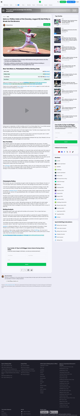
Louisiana (42, 369)
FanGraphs (7, 165)
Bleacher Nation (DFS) (61, 205)
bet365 (58, 160)
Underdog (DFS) (60, 187)
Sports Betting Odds (22, 86)
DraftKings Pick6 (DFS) (61, 202)
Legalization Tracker (44, 365)
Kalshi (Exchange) (60, 181)
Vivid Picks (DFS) (60, 208)
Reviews (57, 157)
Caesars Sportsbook (61, 172)
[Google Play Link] (54, 412)
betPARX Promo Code (64, 388)
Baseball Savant (13, 190)
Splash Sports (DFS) (61, 211)
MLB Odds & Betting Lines (7, 375)
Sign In (77, 1)
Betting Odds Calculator (62, 225)
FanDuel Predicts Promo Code (66, 374)
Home (4, 16)
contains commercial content (10, 284)
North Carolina (43, 389)
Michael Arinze (9, 25)
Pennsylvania (43, 378)
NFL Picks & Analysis (25, 365)
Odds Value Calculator (61, 228)
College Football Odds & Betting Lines (9, 369)
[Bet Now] (47, 71)
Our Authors (4, 413)
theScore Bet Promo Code (65, 386)
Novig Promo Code (63, 377)
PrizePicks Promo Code (64, 406)
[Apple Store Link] (44, 412)
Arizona (41, 372)
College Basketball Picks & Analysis (28, 370)
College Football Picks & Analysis (27, 369)
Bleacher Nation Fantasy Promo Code (67, 397)
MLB (8, 16)
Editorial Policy (4, 414)
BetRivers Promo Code (64, 392)
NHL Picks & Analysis (25, 374)
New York (42, 367)
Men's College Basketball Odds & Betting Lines (11, 370)
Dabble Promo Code (64, 395)
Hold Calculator (60, 237)
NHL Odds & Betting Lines (7, 377)
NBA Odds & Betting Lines (7, 367)
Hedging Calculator (61, 234)
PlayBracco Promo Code (65, 403)
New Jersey (42, 376)
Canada (41, 392)
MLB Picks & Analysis (25, 372)
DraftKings (36, 230)
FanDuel (58, 217)
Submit (26, 264)
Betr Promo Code (63, 399)
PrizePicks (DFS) (60, 190)
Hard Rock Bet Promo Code (65, 390)
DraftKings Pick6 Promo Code (66, 394)
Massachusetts (43, 385)
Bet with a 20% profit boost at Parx (23, 235)
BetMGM (5, 226)
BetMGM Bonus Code (64, 368)
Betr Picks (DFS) (60, 199)
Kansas (41, 387)
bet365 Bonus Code (64, 370)
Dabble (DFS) (59, 193)
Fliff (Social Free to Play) (62, 178)
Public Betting (32, 86)
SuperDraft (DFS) (60, 214)
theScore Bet (59, 175)
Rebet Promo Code (63, 401)
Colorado (42, 374)
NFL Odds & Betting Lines (7, 365)
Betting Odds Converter (62, 231)
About (3, 411)
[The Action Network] (40, 2)
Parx (11, 231)
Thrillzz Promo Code (64, 405)
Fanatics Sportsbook (61, 163)
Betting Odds (59, 240)
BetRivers (59, 184)
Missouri (42, 390)
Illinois (41, 380)
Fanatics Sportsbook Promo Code (66, 366)
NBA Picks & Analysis (25, 367)
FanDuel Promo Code (64, 385)
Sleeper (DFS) (60, 196)
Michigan (42, 381)
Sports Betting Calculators (63, 222)
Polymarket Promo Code (64, 372)
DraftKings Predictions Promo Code (67, 379)
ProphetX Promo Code (64, 381)
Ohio (41, 383)
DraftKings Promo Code (64, 383)
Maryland (42, 370)
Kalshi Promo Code (63, 375)
